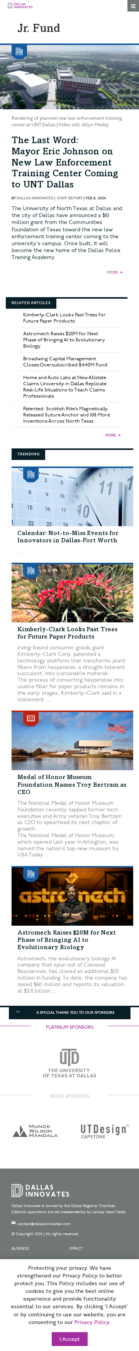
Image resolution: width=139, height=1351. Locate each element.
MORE (112, 272)
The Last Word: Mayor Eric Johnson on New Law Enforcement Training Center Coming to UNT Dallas (65, 163)
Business (20, 1248)
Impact (76, 1248)
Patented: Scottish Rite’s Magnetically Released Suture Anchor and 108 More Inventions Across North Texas (66, 415)
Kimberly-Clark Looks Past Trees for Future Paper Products (64, 318)
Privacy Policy (92, 1322)
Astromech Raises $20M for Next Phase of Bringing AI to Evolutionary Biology (64, 340)
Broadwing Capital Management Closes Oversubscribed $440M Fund (65, 362)
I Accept (69, 1339)
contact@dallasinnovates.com (44, 1224)
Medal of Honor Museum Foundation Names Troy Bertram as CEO (71, 784)
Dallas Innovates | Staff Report (49, 198)
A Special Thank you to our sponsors (75, 1012)
